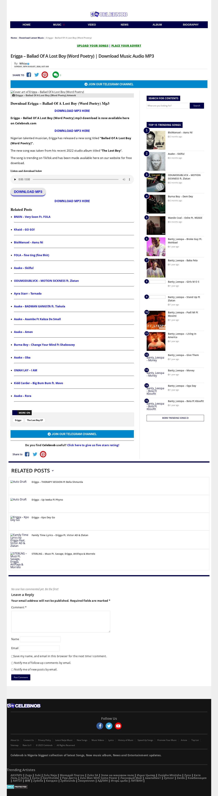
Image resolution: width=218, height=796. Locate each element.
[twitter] (109, 725)
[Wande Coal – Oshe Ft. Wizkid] (156, 225)
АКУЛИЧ (16, 775)
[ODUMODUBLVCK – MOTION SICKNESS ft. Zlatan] (156, 182)
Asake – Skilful (24, 268)
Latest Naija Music (64, 740)
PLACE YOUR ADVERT (126, 46)
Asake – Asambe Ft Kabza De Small (37, 319)
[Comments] (55, 74)
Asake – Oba (22, 357)
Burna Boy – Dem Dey (180, 196)
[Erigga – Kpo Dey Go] (19, 522)
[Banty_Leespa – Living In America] (156, 341)
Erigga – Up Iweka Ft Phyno (47, 499)
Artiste (184, 740)
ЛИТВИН (137, 781)
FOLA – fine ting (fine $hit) (31, 255)
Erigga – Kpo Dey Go (43, 517)
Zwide (181, 778)
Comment (19, 607)
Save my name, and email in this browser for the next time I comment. (60, 656)
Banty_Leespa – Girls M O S (183, 281)
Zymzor (169, 778)
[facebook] (99, 725)
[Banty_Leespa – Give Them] (156, 359)
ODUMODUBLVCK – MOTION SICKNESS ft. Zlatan (46, 281)
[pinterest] (45, 74)
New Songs (82, 740)
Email (15, 648)
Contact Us (29, 740)
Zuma (36, 778)
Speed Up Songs (145, 740)
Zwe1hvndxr (51, 778)
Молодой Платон (72, 775)
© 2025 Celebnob (44, 745)
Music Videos (98, 740)
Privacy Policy (44, 740)
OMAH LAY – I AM (25, 370)
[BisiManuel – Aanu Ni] (156, 140)
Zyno (187, 775)
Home (14, 37)
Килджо (52, 781)
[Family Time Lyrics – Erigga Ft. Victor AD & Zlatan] (19, 540)
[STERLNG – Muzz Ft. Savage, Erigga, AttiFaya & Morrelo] (19, 560)
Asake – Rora (22, 396)
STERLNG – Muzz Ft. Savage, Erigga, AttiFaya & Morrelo (63, 553)
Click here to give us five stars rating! (93, 445)
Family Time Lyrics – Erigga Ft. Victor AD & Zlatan (60, 535)
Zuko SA (92, 775)
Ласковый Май (131, 778)
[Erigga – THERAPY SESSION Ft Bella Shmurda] (19, 486)
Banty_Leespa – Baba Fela (183, 260)
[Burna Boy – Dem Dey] (156, 204)
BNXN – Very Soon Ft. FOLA (32, 217)
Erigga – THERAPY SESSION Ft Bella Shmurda (57, 482)
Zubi (38, 775)
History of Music (125, 740)
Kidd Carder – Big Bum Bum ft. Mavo (38, 383)
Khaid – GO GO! (24, 229)
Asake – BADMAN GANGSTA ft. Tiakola (39, 306)
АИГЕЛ (17, 781)
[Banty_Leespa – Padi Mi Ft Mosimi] (156, 320)
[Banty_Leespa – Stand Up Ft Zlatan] (156, 301)
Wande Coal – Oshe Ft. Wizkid (185, 217)
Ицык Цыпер (146, 775)
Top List (195, 740)
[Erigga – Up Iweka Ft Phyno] (19, 504)
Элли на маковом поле (117, 775)
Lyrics (111, 740)
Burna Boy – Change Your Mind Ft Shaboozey (44, 345)
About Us (15, 740)
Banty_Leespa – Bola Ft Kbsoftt (186, 401)
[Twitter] (36, 74)
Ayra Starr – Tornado (28, 293)
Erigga (18, 420)
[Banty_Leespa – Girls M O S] (156, 286)
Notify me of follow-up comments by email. (42, 663)
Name (15, 639)
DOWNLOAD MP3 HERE (72, 111)
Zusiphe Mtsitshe (169, 775)
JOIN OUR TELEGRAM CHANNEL (111, 84)
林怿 (27, 781)
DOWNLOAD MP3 (28, 192)
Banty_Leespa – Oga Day (182, 385)
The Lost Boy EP (35, 420)
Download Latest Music (31, 37)
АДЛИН (103, 781)
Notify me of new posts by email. (35, 669)
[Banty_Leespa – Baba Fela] (156, 268)
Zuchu (24, 778)
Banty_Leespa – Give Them (183, 355)
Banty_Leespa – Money (181, 370)
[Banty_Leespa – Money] (156, 375)
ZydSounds (67, 781)
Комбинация (197, 778)
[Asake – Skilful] (156, 161)
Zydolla (38, 781)
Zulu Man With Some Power (98, 778)
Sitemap (14, 745)
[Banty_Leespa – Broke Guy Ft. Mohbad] (156, 246)
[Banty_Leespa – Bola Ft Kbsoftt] (156, 405)
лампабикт (153, 778)
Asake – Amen (23, 332)
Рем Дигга (69, 778)
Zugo (28, 775)
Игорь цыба (119, 781)
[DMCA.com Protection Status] (109, 787)
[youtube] (118, 725)
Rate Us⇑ (27, 745)
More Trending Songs (174, 418)
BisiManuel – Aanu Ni (28, 242)
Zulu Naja (50, 775)
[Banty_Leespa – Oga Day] (156, 390)
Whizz (23, 63)
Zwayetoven (86, 781)
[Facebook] (28, 74)
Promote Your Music (167, 740)
